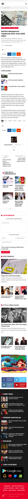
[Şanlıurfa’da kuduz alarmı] (4, 75)
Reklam (5, 490)
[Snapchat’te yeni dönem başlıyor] (14, 266)
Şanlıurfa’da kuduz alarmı (16, 73)
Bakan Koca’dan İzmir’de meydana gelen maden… (15, 457)
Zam (3, 122)
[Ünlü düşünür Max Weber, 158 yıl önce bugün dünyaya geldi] (14, 315)
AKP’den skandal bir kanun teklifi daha (17, 421)
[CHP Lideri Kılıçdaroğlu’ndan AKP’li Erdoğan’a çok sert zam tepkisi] (4, 429)
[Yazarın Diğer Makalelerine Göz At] (14, 140)
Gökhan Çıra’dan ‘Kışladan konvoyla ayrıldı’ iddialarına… (16, 410)
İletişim (22, 488)
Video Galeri (12, 490)
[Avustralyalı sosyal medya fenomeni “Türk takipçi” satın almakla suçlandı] (4, 405)
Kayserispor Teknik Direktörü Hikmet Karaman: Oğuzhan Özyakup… (16, 435)
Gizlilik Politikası (9, 488)
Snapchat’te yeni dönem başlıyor (11, 276)
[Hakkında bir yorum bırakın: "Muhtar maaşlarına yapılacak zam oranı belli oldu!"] (2, 49)
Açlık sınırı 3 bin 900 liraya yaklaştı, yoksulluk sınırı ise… (16, 451)
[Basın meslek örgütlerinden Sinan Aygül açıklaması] (20, 196)
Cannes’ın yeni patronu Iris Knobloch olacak (16, 398)
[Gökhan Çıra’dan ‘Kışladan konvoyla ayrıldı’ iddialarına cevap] (4, 411)
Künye (17, 488)
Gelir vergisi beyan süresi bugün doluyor (21, 159)
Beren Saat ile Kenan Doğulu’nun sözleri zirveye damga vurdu (7, 163)
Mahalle (7, 28)
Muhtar (11, 28)
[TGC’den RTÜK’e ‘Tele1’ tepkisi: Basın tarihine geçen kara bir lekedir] (4, 88)
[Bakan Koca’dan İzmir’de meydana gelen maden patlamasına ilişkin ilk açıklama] (4, 458)
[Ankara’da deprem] (8, 196)
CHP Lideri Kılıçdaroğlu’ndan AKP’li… (16, 428)
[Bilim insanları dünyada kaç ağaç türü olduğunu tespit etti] (4, 446)
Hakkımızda (7, 486)
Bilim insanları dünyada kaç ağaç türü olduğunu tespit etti (18, 445)
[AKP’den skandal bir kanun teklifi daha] (4, 422)
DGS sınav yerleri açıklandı (16, 80)
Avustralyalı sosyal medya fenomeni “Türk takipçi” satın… (17, 404)
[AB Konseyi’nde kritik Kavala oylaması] (7, 290)
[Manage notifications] (3, 495)
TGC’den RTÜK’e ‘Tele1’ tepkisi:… (17, 86)
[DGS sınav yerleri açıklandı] (4, 81)
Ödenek (16, 28)
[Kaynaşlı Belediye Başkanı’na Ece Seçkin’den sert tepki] (21, 290)
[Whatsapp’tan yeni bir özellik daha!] (7, 341)
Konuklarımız (21, 490)
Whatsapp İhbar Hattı (18, 486)
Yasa (24, 120)
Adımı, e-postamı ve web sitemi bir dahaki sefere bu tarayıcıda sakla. (12, 248)
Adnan (17, 496)
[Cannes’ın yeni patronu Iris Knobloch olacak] (4, 399)
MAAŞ (3, 28)
